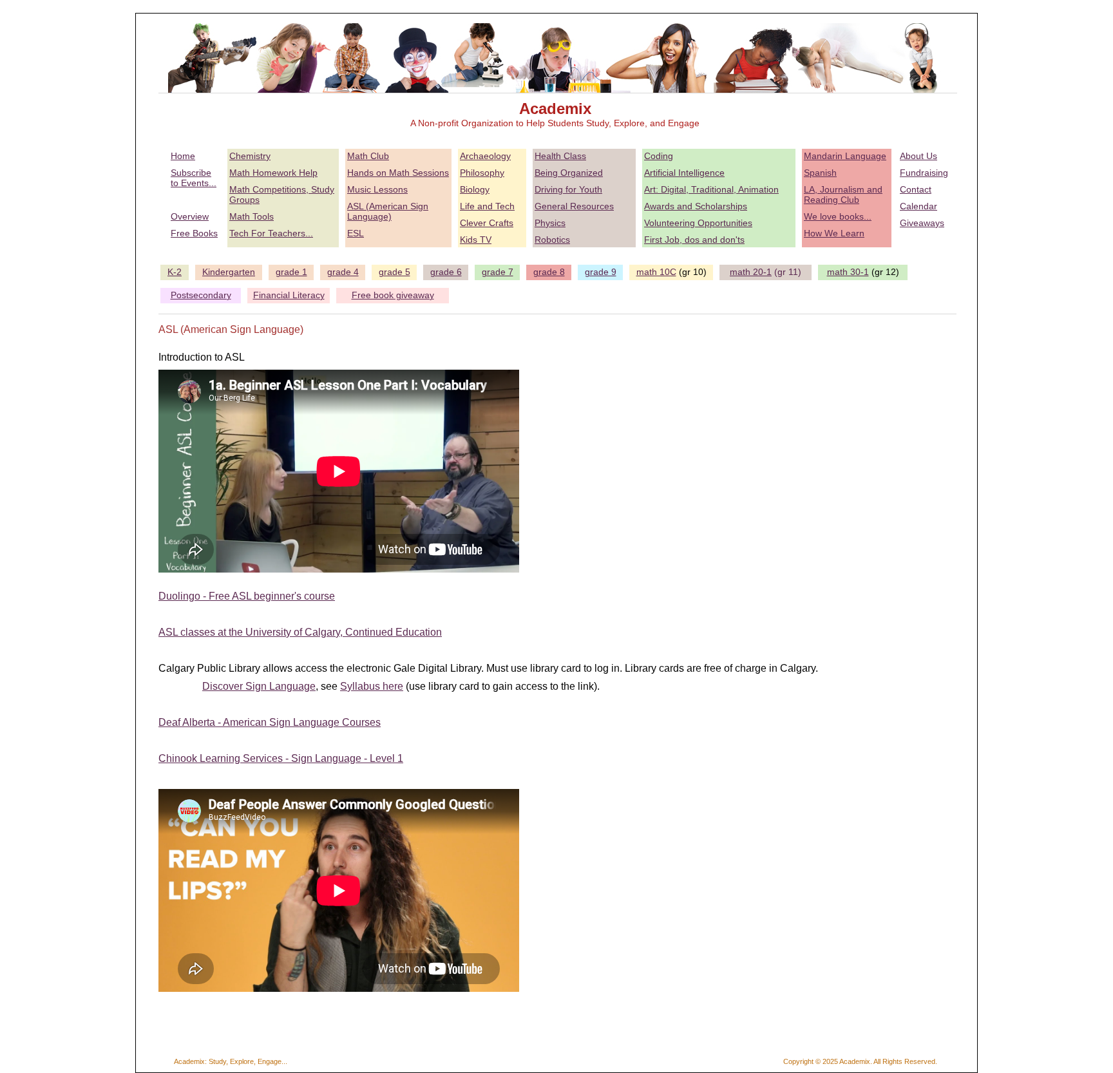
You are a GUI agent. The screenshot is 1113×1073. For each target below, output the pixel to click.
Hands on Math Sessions (398, 172)
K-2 (174, 272)
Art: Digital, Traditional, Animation (711, 189)
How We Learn (834, 233)
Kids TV (475, 239)
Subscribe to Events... (193, 177)
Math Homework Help (273, 172)
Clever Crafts (486, 223)
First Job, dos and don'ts (694, 239)
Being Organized (569, 172)
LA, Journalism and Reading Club (843, 194)
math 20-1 (751, 272)
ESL (355, 233)
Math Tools (251, 216)
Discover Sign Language (259, 686)
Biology (475, 189)
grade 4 (343, 272)
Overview (190, 216)
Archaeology (485, 156)
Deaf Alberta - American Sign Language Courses (269, 722)
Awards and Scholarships (695, 206)
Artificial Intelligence (684, 172)
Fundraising (924, 172)
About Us (918, 156)
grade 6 (446, 272)
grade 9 (600, 272)
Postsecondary (201, 295)
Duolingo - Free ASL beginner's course (246, 596)
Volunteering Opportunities (698, 223)
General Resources (574, 206)
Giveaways (922, 223)
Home (183, 156)
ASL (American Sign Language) (387, 211)
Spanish (820, 172)
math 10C (656, 272)
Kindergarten (228, 272)
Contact (915, 189)
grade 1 (291, 272)
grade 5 (394, 272)
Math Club (368, 156)
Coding (658, 156)
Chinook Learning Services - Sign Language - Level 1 (280, 758)
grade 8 (549, 272)
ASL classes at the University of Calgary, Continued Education (300, 632)
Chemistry (250, 156)
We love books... (837, 216)
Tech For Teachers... (271, 233)
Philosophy (482, 172)
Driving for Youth (568, 189)
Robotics (552, 239)
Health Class (560, 156)
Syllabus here (371, 686)
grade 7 (497, 272)
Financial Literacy (289, 295)
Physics (550, 223)
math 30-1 (848, 272)
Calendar (918, 206)
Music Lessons (377, 189)
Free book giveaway (393, 295)
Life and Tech (487, 206)
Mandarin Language (845, 156)
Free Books (194, 233)
